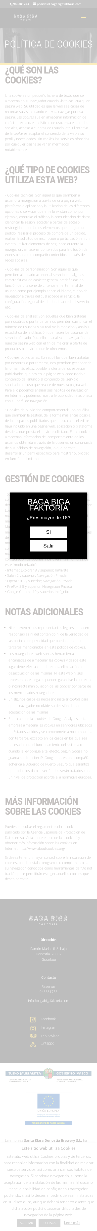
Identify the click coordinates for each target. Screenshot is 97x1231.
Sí (48, 532)
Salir (48, 546)
